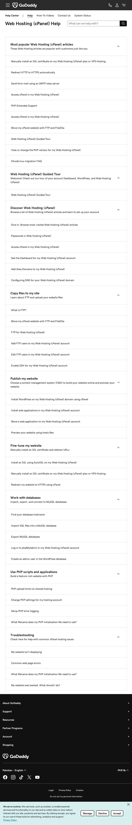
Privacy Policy (65, 790)
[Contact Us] (110, 5)
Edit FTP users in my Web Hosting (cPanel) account (40, 354)
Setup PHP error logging (25, 611)
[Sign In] (117, 5)
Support (7, 711)
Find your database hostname (28, 514)
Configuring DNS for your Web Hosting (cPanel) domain (42, 280)
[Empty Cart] (124, 5)
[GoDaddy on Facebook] (5, 779)
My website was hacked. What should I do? (35, 685)
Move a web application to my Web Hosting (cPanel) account (45, 421)
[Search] (123, 23)
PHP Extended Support (24, 105)
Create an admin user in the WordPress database (38, 559)
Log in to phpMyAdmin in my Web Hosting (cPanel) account (45, 547)
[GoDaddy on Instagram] (13, 779)
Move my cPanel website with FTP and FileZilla (37, 127)
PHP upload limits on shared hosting (31, 588)
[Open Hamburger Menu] (6, 5)
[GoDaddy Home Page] (16, 756)
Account (7, 736)
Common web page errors (26, 663)
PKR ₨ (122, 770)
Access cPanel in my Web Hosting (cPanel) (35, 94)
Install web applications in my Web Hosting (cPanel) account (45, 410)
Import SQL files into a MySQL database (33, 525)
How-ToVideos (45, 15)
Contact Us (64, 15)
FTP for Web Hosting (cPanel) (28, 332)
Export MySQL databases (25, 536)
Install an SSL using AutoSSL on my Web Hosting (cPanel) (44, 462)
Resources (8, 719)
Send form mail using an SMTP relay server (35, 83)
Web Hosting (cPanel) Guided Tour (30, 139)
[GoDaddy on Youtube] (37, 779)
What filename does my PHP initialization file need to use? (44, 622)
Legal (51, 790)
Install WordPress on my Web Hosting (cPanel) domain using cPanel (49, 399)
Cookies (79, 790)
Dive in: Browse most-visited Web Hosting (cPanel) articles (44, 224)
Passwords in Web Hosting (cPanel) (31, 235)
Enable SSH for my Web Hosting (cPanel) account (39, 365)
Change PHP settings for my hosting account (36, 600)
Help (30, 15)
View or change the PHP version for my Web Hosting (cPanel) (46, 150)
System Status (82, 15)
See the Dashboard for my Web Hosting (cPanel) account (43, 258)
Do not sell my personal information (66, 796)
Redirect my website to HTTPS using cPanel (35, 484)
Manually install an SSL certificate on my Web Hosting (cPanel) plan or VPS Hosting (58, 61)
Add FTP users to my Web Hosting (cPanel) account (40, 343)
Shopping (8, 745)
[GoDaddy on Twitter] (29, 779)
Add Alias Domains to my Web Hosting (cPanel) (38, 269)
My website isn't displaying (26, 652)
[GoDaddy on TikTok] (21, 779)
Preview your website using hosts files (32, 432)
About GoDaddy (12, 703)
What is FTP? (18, 310)
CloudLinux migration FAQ (26, 161)
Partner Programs (13, 728)
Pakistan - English (13, 770)
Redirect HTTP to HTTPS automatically (33, 72)
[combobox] (93, 23)
